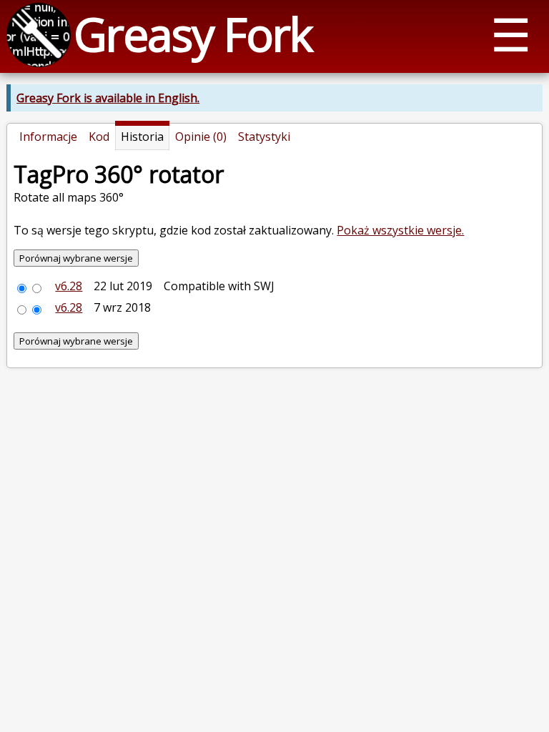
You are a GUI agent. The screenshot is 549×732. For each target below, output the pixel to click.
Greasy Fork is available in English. (107, 98)
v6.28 (68, 286)
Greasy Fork (193, 34)
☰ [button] (510, 34)
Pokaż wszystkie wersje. (400, 230)
